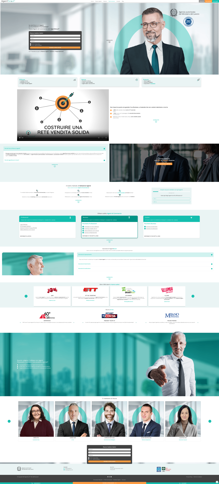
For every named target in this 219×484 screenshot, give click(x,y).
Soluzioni (124, 479)
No (156, 201)
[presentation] (26, 296)
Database (153, 83)
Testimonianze (112, 1)
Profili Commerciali (108, 479)
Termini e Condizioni (38, 45)
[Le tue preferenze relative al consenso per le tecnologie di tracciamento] (217, 482)
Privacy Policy (37, 43)
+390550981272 (68, 468)
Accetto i (36, 45)
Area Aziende (208, 1)
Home (92, 1)
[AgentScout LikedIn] (111, 476)
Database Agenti (121, 192)
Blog (123, 1)
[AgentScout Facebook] (107, 476)
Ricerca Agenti (98, 1)
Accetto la (35, 43)
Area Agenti (215, 1)
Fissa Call (202, 1)
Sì (155, 198)
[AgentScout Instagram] (109, 476)
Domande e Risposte (97, 479)
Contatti (118, 1)
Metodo (105, 1)
